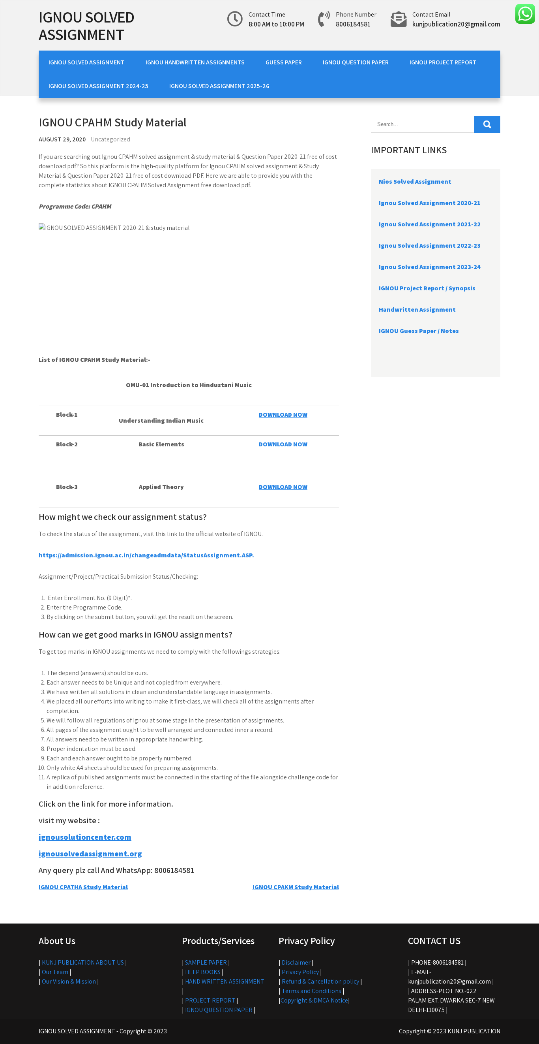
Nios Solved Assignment (415, 181)
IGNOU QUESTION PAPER (356, 62)
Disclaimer (296, 962)
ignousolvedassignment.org (90, 853)
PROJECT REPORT (210, 1000)
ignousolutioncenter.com (85, 837)
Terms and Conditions (311, 991)
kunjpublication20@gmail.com (456, 24)
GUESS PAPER (284, 62)
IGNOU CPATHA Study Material (83, 887)
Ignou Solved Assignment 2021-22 (430, 224)
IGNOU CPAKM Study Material (296, 887)
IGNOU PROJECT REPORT (443, 62)
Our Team (55, 972)
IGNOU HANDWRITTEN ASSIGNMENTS (195, 62)
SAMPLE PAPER (206, 962)
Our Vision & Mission (69, 981)
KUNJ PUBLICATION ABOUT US (83, 962)
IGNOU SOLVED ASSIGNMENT (86, 25)
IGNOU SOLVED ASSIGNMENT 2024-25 (98, 86)
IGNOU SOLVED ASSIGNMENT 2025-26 (219, 86)
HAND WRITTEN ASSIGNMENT (224, 981)
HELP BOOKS (203, 972)
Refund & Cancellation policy (320, 981)
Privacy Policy (300, 972)
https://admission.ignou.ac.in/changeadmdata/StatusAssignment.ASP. (146, 555)
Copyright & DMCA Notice (314, 1000)
